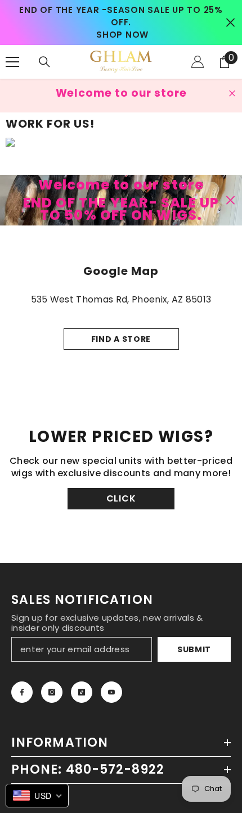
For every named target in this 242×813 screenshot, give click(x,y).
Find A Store (121, 339)
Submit (194, 649)
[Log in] (197, 62)
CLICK (121, 498)
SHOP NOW (122, 34)
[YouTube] (111, 692)
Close (230, 23)
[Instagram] (51, 692)
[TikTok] (81, 692)
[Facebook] (22, 692)
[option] (121, 22)
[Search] (44, 62)
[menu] (12, 62)
